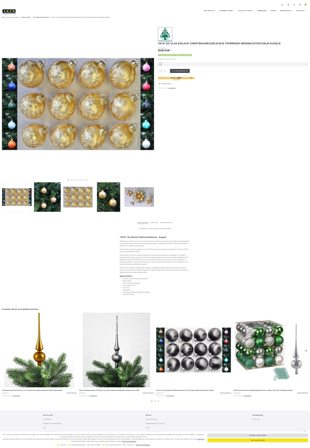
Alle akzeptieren (257, 440)
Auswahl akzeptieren (257, 435)
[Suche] (294, 5)
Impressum (47, 419)
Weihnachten (285, 10)
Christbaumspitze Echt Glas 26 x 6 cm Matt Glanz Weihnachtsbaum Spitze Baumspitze (32, 390)
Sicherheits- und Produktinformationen (155, 228)
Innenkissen (262, 10)
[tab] (142, 223)
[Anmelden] (282, 5)
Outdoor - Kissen (245, 10)
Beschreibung (142, 222)
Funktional (129, 445)
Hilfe (147, 427)
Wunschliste (166, 83)
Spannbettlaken (226, 10)
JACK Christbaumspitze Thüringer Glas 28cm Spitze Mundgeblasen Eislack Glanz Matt (109, 390)
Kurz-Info (154, 222)
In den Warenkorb (181, 71)
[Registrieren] (289, 5)
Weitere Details (166, 222)
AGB (44, 427)
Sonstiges (300, 10)
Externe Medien (95, 445)
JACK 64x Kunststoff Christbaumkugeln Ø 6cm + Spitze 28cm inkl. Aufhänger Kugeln (263, 390)
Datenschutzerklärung (52, 423)
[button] (176, 78)
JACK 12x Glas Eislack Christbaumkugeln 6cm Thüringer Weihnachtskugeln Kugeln (185, 390)
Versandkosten (172, 88)
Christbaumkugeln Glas (41, 17)
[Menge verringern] (167, 71)
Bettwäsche (209, 10)
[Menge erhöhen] (164, 71)
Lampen (273, 10)
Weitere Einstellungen (143, 445)
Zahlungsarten (151, 419)
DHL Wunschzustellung (113, 445)
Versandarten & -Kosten (154, 423)
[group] (39, 350)
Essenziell (63, 445)
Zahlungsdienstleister (78, 445)
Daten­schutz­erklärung (129, 441)
